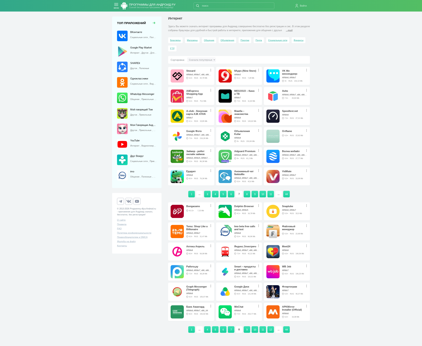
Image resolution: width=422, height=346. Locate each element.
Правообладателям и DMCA (132, 237)
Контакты (122, 245)
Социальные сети (277, 40)
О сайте (121, 220)
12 (270, 329)
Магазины (192, 40)
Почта (259, 40)
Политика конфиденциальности (134, 232)
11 (271, 194)
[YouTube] (137, 201)
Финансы (298, 40)
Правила (121, 224)
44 (286, 194)
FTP (172, 48)
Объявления (227, 40)
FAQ (119, 228)
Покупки (245, 40)
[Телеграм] (120, 201)
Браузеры (175, 40)
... (211, 70)
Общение (209, 40)
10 (262, 194)
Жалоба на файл (126, 241)
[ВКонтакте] (128, 201)
